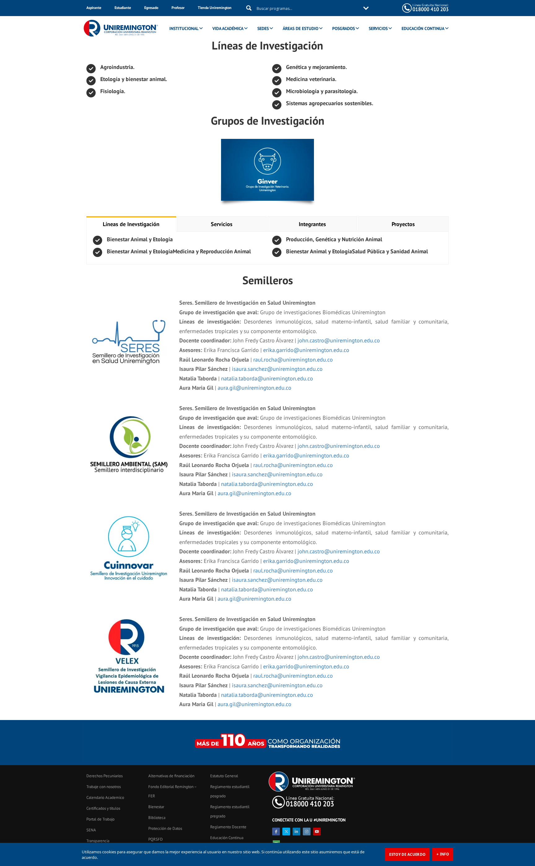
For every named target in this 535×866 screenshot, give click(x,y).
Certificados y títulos (103, 808)
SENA (91, 830)
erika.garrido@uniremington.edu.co (306, 350)
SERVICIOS (378, 28)
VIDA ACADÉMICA (227, 28)
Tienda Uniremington (215, 7)
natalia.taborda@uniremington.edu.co (267, 378)
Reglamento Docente (228, 827)
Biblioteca (156, 817)
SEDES (263, 28)
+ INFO (443, 854)
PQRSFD (155, 839)
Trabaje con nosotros (103, 786)
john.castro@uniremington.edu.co (339, 340)
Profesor (178, 7)
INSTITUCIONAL (183, 28)
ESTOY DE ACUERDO (407, 854)
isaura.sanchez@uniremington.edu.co (277, 368)
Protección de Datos (165, 828)
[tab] (131, 224)
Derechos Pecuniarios (104, 775)
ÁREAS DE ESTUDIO (300, 28)
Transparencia (97, 840)
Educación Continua (226, 837)
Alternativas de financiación (171, 775)
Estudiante (123, 7)
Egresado (151, 7)
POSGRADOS (343, 28)
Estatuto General (224, 775)
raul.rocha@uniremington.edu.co (293, 359)
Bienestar (156, 806)
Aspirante (93, 7)
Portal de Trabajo (100, 819)
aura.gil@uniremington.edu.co (254, 387)
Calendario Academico (105, 797)
